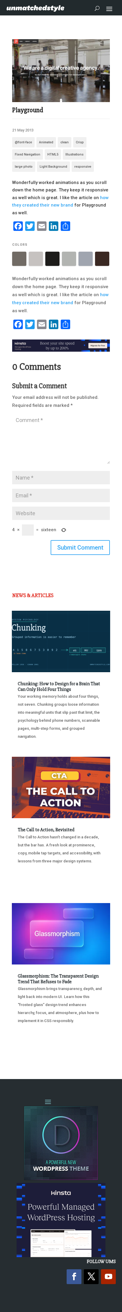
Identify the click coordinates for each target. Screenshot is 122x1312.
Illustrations (74, 154)
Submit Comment (80, 547)
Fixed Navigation (27, 154)
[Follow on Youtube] (108, 1276)
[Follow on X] (91, 1276)
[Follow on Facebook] (74, 1276)
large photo (24, 167)
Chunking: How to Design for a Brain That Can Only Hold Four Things (59, 686)
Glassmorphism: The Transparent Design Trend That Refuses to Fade (58, 979)
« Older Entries (31, 1051)
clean (64, 142)
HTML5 (52, 154)
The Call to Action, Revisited (46, 830)
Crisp (80, 142)
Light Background (53, 167)
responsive (82, 167)
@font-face (23, 142)
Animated (46, 142)
